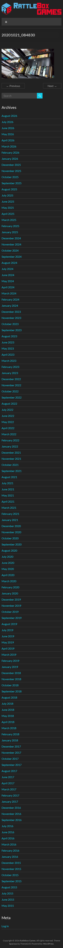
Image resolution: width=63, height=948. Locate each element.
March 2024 (9, 293)
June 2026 (8, 128)
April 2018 (8, 722)
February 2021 (10, 513)
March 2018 (9, 728)
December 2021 (11, 452)
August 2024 (9, 262)
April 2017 (8, 783)
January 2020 (10, 593)
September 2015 (12, 881)
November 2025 (11, 170)
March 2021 (9, 507)
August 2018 (9, 697)
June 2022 (8, 415)
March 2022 (9, 434)
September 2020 (12, 544)
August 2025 (9, 189)
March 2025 (9, 219)
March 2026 (9, 146)
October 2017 (10, 758)
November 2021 (11, 458)
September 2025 (12, 183)
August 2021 (9, 477)
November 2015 (11, 869)
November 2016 (11, 813)
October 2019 (10, 611)
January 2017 (10, 801)
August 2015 (9, 887)
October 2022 (10, 391)
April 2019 (8, 648)
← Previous (13, 85)
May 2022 (8, 422)
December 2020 (11, 526)
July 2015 (7, 893)
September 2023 (12, 330)
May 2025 (8, 207)
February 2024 (10, 299)
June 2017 (8, 777)
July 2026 (7, 122)
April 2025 (8, 213)
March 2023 (9, 360)
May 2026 (8, 134)
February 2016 (10, 850)
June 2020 (8, 562)
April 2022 (8, 428)
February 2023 (10, 366)
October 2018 (10, 685)
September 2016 (12, 820)
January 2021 (10, 519)
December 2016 (11, 807)
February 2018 (10, 734)
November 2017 (11, 752)
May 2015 (8, 905)
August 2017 (9, 771)
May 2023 (8, 348)
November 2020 (11, 532)
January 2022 (10, 446)
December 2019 (11, 599)
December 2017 (11, 746)
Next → (52, 85)
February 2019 (10, 660)
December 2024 (11, 238)
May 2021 (8, 495)
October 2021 (10, 464)
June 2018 (8, 709)
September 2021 (12, 471)
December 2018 (11, 673)
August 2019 (9, 624)
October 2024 (10, 250)
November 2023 (11, 317)
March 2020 (9, 581)
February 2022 (10, 440)
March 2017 (9, 789)
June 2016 (8, 832)
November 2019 (11, 605)
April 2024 (8, 287)
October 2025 (10, 177)
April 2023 (8, 354)
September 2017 (12, 764)
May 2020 (8, 568)
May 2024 (8, 281)
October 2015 (10, 875)
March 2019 (9, 654)
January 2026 (10, 158)
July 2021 (7, 483)
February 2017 (10, 795)
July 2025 (7, 195)
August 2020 (9, 550)
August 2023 (9, 336)
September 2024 (12, 256)
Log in (5, 926)
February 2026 (10, 152)
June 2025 (8, 201)
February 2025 (10, 226)
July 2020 (7, 556)
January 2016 (10, 856)
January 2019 (10, 666)
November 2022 (11, 385)
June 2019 (8, 636)
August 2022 (9, 403)
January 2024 (10, 305)
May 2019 (8, 642)
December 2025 (11, 164)
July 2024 (7, 268)
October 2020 (10, 538)
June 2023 (8, 342)
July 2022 (7, 409)
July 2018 (7, 703)
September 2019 (12, 617)
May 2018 (8, 715)
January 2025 (10, 232)
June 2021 (8, 489)
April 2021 (8, 501)
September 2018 (12, 691)
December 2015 (11, 862)
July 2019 (7, 630)
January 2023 (10, 373)
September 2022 (12, 397)
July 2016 (7, 826)
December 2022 (11, 379)
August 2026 (9, 115)
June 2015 (8, 899)
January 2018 (10, 740)
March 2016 (9, 844)
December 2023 (11, 311)
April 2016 (8, 838)
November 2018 (11, 679)
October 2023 (10, 324)
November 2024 (11, 244)
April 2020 (8, 575)
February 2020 (10, 587)
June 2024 (8, 275)
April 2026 (8, 140)
